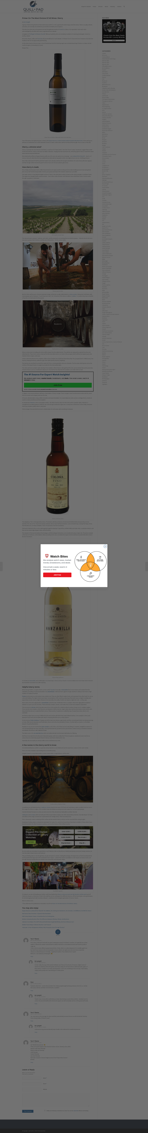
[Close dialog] (105, 546)
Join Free (57, 575)
